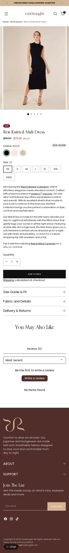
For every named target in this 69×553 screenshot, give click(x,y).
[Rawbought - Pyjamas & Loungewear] (34, 16)
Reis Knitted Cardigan (43, 243)
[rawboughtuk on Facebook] (6, 519)
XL (45, 169)
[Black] (6, 153)
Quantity (8, 254)
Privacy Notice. (26, 542)
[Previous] (7, 3)
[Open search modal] (55, 13)
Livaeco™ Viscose (41, 193)
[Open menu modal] (6, 13)
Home (5, 21)
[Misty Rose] (14, 153)
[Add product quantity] (17, 261)
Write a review (35, 378)
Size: (7, 162)
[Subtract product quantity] (6, 261)
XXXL (9, 177)
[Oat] (22, 153)
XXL (56, 169)
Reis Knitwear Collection (35, 186)
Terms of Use (9, 542)
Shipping (8, 280)
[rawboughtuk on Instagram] (12, 519)
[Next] (62, 3)
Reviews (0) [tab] (34, 349)
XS (7, 169)
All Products (16, 21)
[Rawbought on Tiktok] (17, 519)
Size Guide (59, 145)
